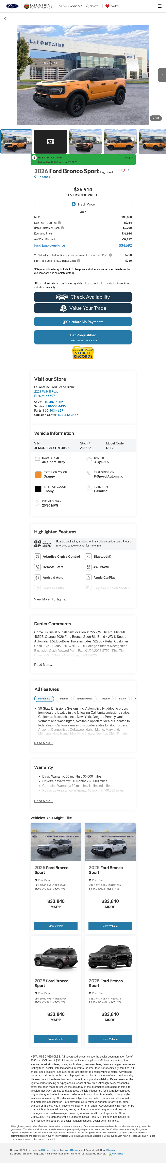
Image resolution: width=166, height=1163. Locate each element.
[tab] (44, 699)
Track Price (86, 204)
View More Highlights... (50, 599)
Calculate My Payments (84, 322)
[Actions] (128, 170)
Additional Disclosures (72, 1150)
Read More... (43, 664)
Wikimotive (111, 1150)
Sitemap (46, 1150)
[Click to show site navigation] (159, 6)
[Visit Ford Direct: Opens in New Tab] (116, 1153)
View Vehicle (55, 925)
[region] (83, 253)
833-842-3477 (68, 414)
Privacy (56, 1150)
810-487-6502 (53, 402)
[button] (5, 18)
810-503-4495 (56, 406)
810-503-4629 (53, 410)
